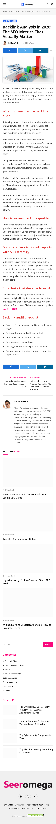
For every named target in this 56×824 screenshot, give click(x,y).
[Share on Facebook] (10, 50)
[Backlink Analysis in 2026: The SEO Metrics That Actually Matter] (28, 81)
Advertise (19, 805)
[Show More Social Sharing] (50, 50)
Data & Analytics (10, 678)
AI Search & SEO (14, 11)
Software (6, 690)
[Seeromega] (28, 4)
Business (6, 669)
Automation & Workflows (13, 665)
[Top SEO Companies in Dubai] (28, 517)
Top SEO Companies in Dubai (19, 539)
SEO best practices (12, 308)
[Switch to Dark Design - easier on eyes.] (47, 4)
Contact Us (41, 809)
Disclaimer (14, 809)
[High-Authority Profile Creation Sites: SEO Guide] (28, 558)
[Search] (52, 4)
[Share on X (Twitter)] (25, 50)
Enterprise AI (8, 686)
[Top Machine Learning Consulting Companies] (10, 753)
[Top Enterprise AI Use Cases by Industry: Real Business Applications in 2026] (10, 710)
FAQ (47, 805)
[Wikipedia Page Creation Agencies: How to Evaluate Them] (28, 602)
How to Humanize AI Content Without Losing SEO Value (34, 722)
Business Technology (12, 673)
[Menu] (4, 4)
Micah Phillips (15, 43)
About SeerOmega (35, 805)
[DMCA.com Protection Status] (36, 816)
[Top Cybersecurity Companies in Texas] (10, 738)
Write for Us (27, 809)
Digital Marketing (10, 682)
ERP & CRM (8, 805)
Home (5, 11)
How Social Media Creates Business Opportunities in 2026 (15, 384)
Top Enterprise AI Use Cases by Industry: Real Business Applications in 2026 (34, 709)
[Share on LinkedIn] (40, 50)
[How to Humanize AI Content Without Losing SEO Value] (28, 472)
